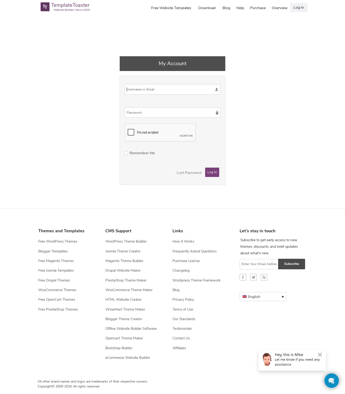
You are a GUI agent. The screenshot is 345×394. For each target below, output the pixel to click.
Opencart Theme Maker (124, 338)
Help (240, 8)
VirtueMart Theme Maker (125, 309)
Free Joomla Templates (56, 270)
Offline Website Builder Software (131, 328)
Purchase (258, 8)
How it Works (183, 241)
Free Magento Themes (56, 261)
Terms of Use (182, 309)
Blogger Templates (53, 251)
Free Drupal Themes (54, 280)
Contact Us (181, 338)
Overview (280, 8)
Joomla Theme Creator (122, 251)
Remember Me (142, 153)
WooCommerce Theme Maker (129, 290)
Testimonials (182, 328)
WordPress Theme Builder (126, 241)
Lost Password (189, 172)
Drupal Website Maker (123, 270)
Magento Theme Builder (124, 261)
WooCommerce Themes (57, 290)
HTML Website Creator (123, 299)
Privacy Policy (183, 299)
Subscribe (291, 264)
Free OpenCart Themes (56, 299)
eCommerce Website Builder (127, 357)
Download (206, 8)
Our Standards (183, 319)
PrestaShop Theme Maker (125, 280)
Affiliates (179, 348)
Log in (299, 7)
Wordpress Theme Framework (196, 280)
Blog (226, 8)
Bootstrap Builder (118, 348)
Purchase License (186, 261)
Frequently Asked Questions (194, 251)
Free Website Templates (171, 8)
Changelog (181, 270)
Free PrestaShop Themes (58, 309)
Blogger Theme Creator (123, 319)
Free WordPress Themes (57, 241)
